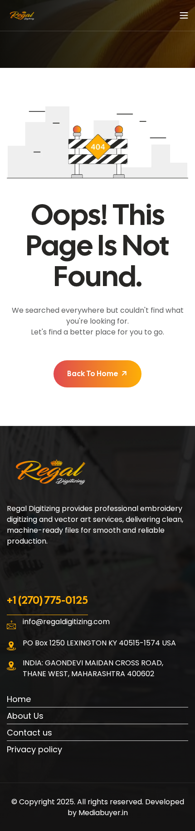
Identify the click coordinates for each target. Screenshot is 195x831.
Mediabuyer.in (103, 812)
